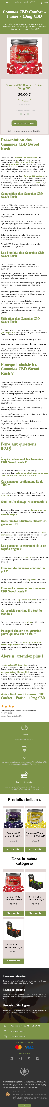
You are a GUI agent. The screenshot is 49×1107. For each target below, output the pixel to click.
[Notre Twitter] (28, 1058)
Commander (13, 849)
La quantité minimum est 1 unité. (24, 111)
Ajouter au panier (24, 123)
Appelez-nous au (25, 1026)
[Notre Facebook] (37, 1058)
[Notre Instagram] (20, 1058)
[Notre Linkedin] (11, 1058)
